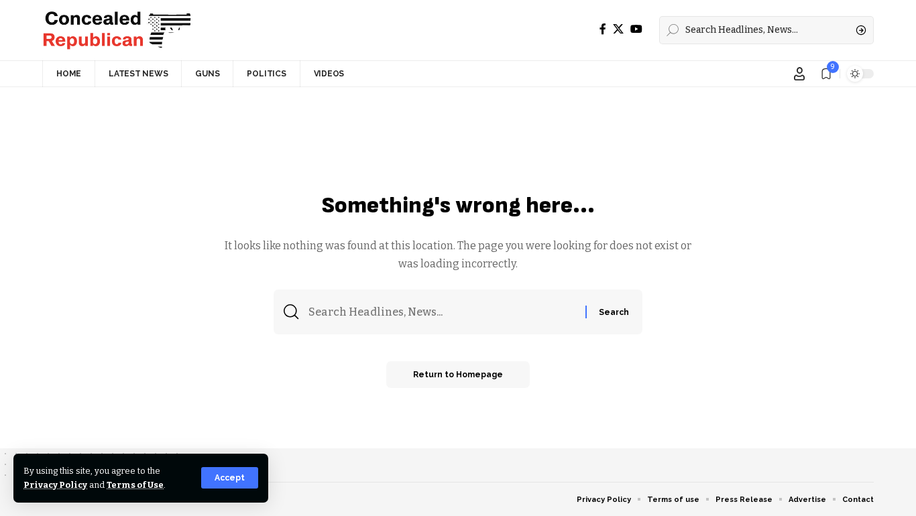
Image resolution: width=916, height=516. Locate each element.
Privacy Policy (55, 485)
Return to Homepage (458, 374)
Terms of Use (135, 485)
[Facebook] (603, 29)
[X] (618, 29)
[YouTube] (636, 29)
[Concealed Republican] (117, 30)
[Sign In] (799, 73)
